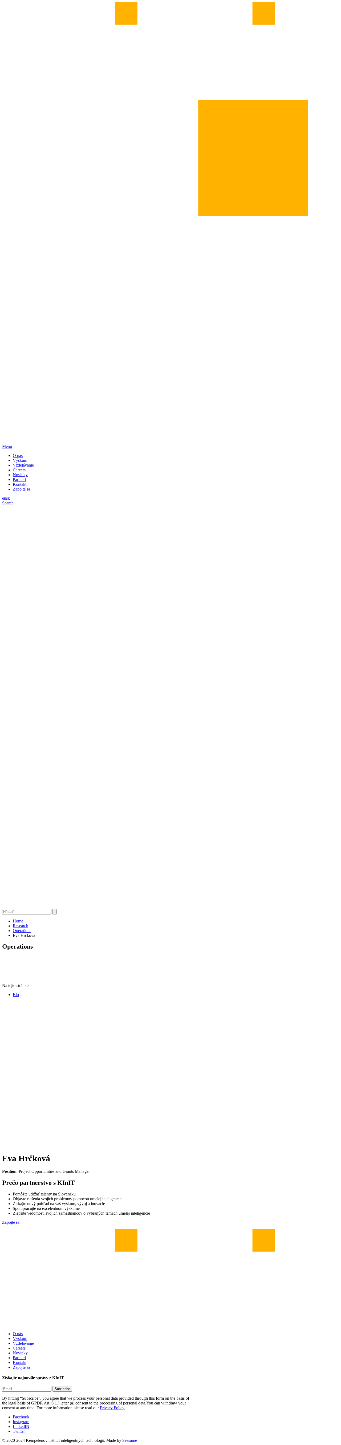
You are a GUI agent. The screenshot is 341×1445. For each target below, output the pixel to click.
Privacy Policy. (112, 1408)
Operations (22, 930)
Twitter (19, 1431)
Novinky (20, 474)
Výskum (20, 460)
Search (8, 503)
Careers (19, 470)
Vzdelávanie (23, 465)
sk (8, 498)
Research (20, 926)
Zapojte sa (21, 489)
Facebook (21, 1417)
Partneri (19, 479)
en (4, 498)
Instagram (21, 1421)
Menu (7, 446)
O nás (18, 455)
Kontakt (19, 484)
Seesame (129, 1440)
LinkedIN (21, 1426)
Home (18, 921)
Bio (16, 994)
